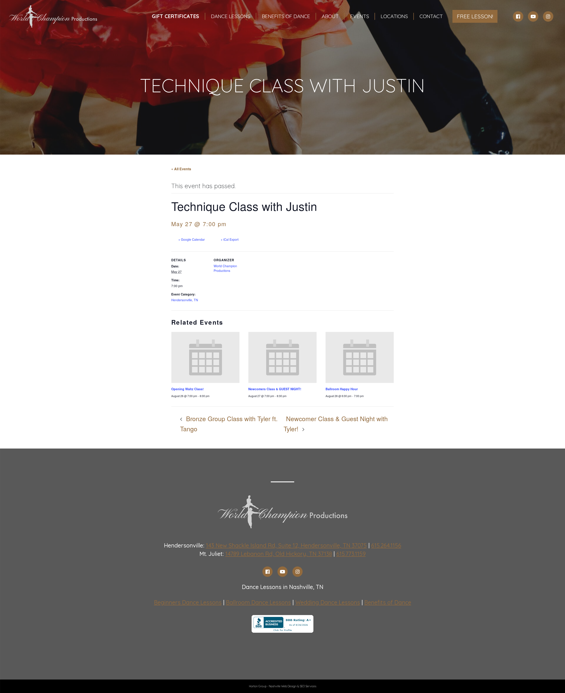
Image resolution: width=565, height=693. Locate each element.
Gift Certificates (175, 16)
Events (359, 16)
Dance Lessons (230, 16)
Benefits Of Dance (286, 16)
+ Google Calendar (191, 239)
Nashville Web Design (283, 686)
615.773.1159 (351, 553)
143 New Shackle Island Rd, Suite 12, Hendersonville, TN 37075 (286, 545)
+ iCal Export (230, 239)
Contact (431, 16)
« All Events (181, 168)
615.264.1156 (386, 545)
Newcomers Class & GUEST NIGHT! (274, 389)
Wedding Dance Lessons (327, 602)
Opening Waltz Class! (187, 389)
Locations (394, 16)
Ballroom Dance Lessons (258, 602)
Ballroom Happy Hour (342, 389)
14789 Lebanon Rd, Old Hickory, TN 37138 (278, 553)
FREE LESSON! (475, 16)
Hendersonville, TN (184, 300)
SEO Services (308, 686)
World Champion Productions (225, 268)
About (330, 16)
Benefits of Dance (387, 602)
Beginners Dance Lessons (188, 602)
